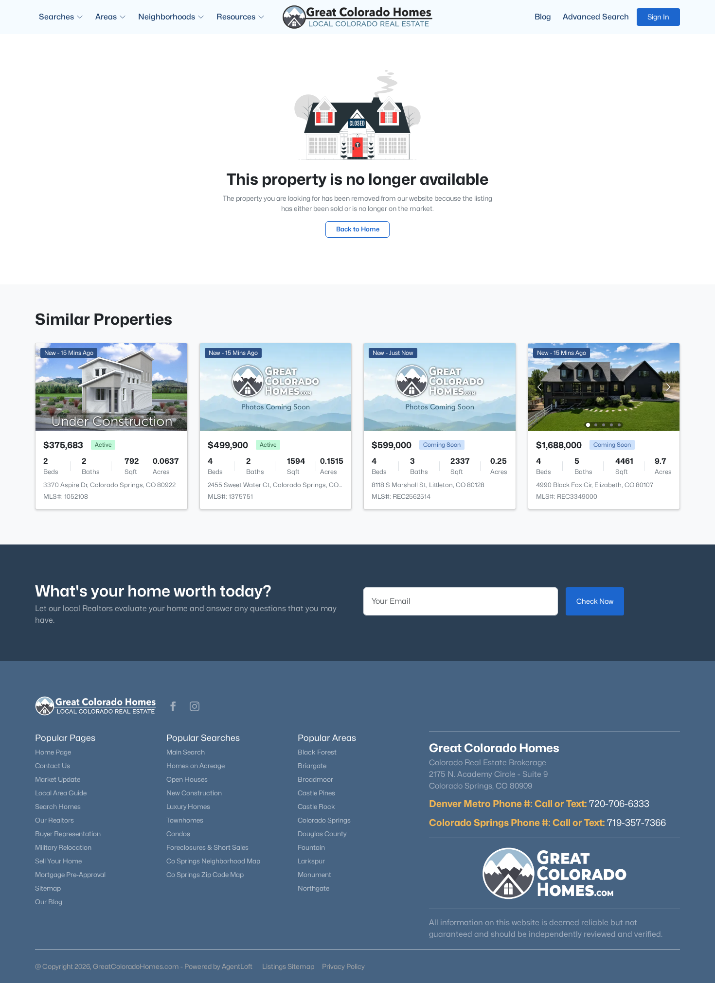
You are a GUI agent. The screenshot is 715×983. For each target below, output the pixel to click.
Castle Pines (316, 793)
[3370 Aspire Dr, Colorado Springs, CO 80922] (111, 386)
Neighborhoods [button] (166, 16)
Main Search (185, 752)
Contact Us (52, 766)
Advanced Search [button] (596, 16)
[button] (173, 706)
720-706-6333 (619, 803)
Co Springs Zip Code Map (205, 874)
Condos (178, 834)
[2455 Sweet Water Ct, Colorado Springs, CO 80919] (276, 386)
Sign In (658, 17)
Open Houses (187, 779)
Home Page (53, 752)
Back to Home (357, 229)
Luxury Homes (188, 806)
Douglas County (322, 834)
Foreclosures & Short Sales (207, 847)
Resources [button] (235, 16)
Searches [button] (56, 16)
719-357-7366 (636, 822)
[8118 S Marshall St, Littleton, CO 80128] (440, 386)
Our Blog (48, 902)
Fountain (311, 847)
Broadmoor (315, 779)
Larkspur (311, 861)
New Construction (194, 793)
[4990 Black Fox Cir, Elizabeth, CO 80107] (603, 386)
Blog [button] (543, 16)
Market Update (57, 779)
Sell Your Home (58, 861)
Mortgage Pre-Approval (70, 874)
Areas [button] (106, 16)
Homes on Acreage (195, 766)
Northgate (313, 888)
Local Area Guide (61, 793)
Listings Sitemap (288, 966)
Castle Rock (316, 806)
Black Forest (317, 752)
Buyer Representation (68, 834)
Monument (314, 874)
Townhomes (184, 820)
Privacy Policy (343, 966)
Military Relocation (63, 847)
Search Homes (58, 806)
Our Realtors (54, 820)
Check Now (594, 601)
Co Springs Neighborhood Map (213, 861)
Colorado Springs (324, 820)
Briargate (312, 766)
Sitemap (48, 888)
